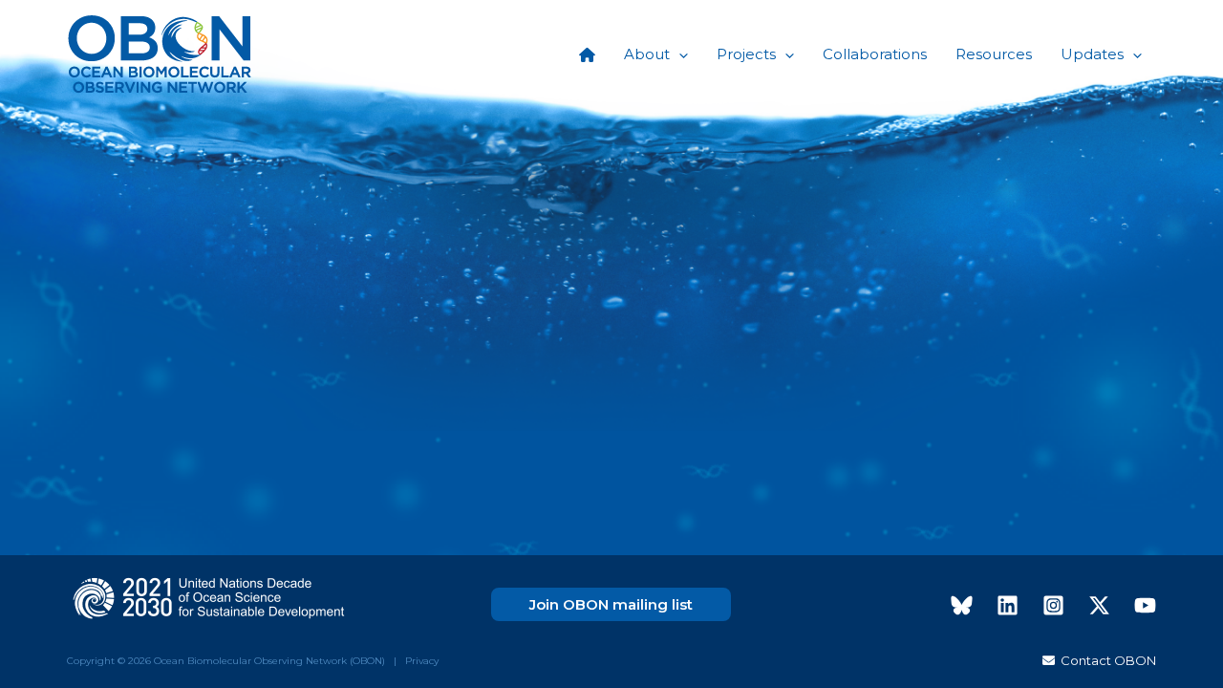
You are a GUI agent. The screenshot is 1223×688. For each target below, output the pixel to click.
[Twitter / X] (1099, 605)
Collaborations (875, 54)
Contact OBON (1105, 660)
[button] (679, 54)
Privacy (422, 661)
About (647, 54)
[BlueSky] (962, 605)
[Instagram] (1053, 605)
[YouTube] (1145, 605)
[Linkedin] (1008, 605)
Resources (993, 54)
